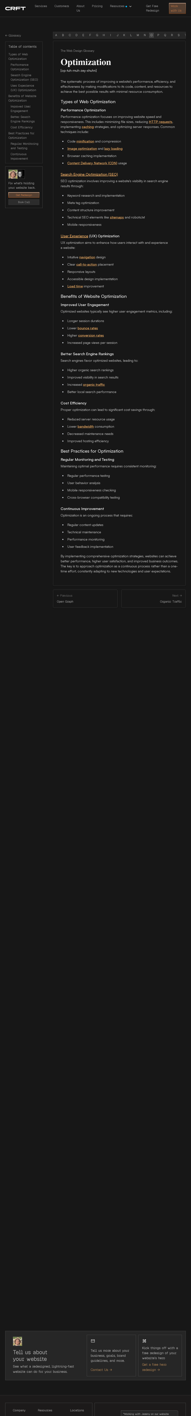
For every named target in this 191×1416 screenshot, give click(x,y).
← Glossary (13, 35)
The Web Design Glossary (77, 51)
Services (41, 6)
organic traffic (94, 384)
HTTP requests (160, 122)
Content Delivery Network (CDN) (92, 163)
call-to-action (86, 264)
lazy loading (113, 148)
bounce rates (88, 328)
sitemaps (117, 217)
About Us (80, 8)
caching (88, 127)
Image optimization (82, 148)
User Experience (74, 236)
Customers (61, 6)
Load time (75, 286)
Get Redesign (24, 195)
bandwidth (86, 426)
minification (85, 141)
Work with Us (176, 8)
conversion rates (91, 335)
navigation (87, 257)
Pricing (97, 6)
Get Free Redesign (152, 8)
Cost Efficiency (22, 127)
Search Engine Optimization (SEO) (89, 174)
